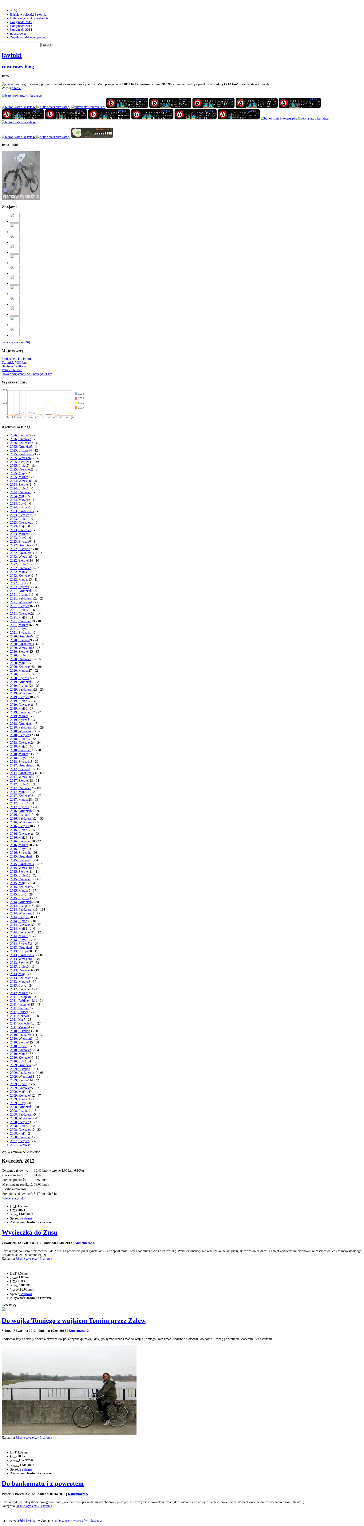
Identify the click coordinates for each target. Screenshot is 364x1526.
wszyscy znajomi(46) (16, 342)
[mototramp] (15, 283)
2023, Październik (22, 511)
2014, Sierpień (19, 917)
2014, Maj (17, 928)
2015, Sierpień (19, 871)
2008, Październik (22, 1114)
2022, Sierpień (19, 560)
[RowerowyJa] (15, 314)
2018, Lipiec (18, 739)
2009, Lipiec (18, 1084)
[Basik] (15, 263)
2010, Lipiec (18, 1046)
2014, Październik (22, 909)
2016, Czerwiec (20, 833)
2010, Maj (17, 1053)
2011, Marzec (19, 1027)
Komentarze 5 (78, 1494)
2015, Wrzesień (20, 868)
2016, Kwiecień (20, 841)
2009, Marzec (19, 1099)
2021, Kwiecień (20, 621)
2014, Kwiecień (20, 932)
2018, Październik (22, 727)
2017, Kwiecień (20, 795)
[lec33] (15, 242)
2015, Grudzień (20, 856)
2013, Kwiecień (20, 978)
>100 (13, 10)
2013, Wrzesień (20, 959)
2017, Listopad (20, 769)
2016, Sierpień (19, 826)
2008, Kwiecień (20, 1137)
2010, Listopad (20, 1031)
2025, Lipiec (18, 465)
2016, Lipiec (18, 830)
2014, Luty (17, 940)
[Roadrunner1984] (15, 252)
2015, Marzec (19, 890)
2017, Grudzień (20, 765)
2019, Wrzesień (20, 693)
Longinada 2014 (21, 29)
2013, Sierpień (19, 962)
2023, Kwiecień (20, 530)
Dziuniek (14, 362)
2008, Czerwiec (20, 1129)
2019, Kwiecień (20, 712)
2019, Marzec (19, 716)
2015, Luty (17, 894)
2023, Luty (17, 537)
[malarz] (15, 335)
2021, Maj (17, 617)
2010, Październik (22, 1035)
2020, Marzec (19, 670)
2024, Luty (17, 503)
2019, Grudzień (20, 682)
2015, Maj (17, 883)
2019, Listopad (20, 685)
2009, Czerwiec (20, 1088)
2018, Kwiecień (20, 750)
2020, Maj (17, 663)
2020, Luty (17, 674)
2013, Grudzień (20, 947)
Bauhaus (14, 366)
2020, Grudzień (20, 636)
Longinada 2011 (21, 22)
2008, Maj (17, 1133)
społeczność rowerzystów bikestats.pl (78, 1520)
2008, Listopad (20, 1110)
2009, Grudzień (20, 1065)
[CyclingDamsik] (15, 232)
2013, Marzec (19, 981)
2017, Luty (17, 803)
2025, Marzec (19, 477)
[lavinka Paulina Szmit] (19, 107)
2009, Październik (22, 1072)
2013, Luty (17, 985)
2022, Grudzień (20, 545)
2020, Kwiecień (20, 666)
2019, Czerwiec (20, 704)
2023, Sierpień (19, 515)
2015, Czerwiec (20, 879)
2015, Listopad (20, 860)
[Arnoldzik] (15, 304)
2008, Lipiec (18, 1126)
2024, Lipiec (18, 488)
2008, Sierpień (19, 1122)
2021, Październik (22, 598)
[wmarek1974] (15, 273)
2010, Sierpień (19, 1042)
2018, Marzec (19, 754)
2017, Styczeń (19, 807)
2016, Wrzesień (20, 822)
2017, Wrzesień (20, 776)
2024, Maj (17, 496)
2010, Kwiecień (20, 1057)
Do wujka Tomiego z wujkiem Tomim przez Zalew (74, 1320)
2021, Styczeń (19, 632)
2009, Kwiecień (20, 1095)
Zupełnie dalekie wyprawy (28, 37)
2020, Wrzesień (20, 647)
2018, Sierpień (19, 735)
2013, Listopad (20, 951)
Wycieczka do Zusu (30, 1232)
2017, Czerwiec (20, 788)
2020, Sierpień (19, 651)
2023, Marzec (19, 534)
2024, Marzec (19, 499)
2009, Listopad (20, 1069)
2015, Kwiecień (20, 887)
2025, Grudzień (20, 446)
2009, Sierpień (19, 1080)
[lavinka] (19, 122)
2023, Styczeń (19, 541)
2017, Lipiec (18, 784)
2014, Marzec (19, 936)
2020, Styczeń (19, 678)
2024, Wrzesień (20, 481)
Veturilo (11, 370)
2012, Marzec (19, 993)
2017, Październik (22, 773)
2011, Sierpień (19, 1008)
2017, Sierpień (19, 780)
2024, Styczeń (19, 507)
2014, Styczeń (19, 943)
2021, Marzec (19, 625)
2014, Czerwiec (20, 924)
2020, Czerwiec (20, 659)
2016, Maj (17, 837)
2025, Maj (17, 473)
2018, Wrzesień (20, 731)
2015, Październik (22, 864)
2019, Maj (17, 708)
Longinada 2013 (21, 26)
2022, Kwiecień (20, 575)
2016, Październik (22, 818)
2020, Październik (22, 644)
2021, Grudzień (20, 591)
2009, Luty (17, 1103)
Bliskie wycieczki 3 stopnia (28, 14)
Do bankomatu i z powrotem (43, 1483)
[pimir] (15, 325)
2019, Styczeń (19, 720)
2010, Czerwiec (20, 1050)
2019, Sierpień (19, 697)
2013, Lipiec (18, 966)
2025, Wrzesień (20, 458)
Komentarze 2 (79, 1330)
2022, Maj (17, 572)
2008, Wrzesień (20, 1118)
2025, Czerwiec (20, 469)
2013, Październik (22, 955)
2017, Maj (17, 792)
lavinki (12, 55)
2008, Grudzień (20, 1107)
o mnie (16, 88)
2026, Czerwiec (20, 439)
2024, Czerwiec (20, 492)
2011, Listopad (20, 997)
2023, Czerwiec (20, 522)
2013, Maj (17, 974)
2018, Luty (17, 758)
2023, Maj (17, 526)
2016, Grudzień (20, 811)
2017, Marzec (19, 799)
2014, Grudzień (20, 902)
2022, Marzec (19, 579)
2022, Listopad (20, 549)
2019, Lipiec (18, 701)
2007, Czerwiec (20, 1145)
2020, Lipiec (18, 655)
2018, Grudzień (20, 723)
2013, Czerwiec (20, 970)
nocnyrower (18, 33)
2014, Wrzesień (20, 913)
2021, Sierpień (19, 606)
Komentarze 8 (85, 1243)
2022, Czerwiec (20, 568)
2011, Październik (22, 1000)
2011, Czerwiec (20, 1016)
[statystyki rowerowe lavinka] (22, 95)
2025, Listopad (20, 450)
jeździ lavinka (26, 1520)
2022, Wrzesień (20, 556)
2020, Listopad (20, 640)
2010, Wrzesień (20, 1038)
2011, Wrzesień (20, 1004)
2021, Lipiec (18, 610)
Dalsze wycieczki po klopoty (29, 18)
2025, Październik (22, 454)
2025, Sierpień (19, 462)
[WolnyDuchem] (15, 294)
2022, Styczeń (19, 587)
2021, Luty (17, 629)
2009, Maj (17, 1091)
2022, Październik (22, 553)
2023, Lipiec (18, 518)
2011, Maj (17, 1019)
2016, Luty (17, 849)
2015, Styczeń (19, 898)
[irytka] (15, 221)
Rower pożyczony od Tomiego (27, 374)
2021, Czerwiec (20, 613)
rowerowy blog (18, 66)
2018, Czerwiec (20, 742)
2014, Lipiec (18, 921)
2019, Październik (22, 689)
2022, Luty (17, 583)
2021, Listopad (20, 594)
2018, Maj (17, 746)
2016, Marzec (19, 845)
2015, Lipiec (18, 875)
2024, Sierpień (19, 484)
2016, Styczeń (19, 852)
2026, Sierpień (19, 435)
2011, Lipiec (18, 1012)
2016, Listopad (20, 814)
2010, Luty (17, 1061)
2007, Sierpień (19, 1141)
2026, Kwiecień (20, 443)
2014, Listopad (20, 906)
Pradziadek (16, 358)
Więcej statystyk (13, 1198)
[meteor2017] (4, 1310)
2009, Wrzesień (20, 1076)
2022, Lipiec (18, 564)
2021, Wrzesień (20, 602)
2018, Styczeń (19, 761)
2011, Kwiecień (20, 1023)
